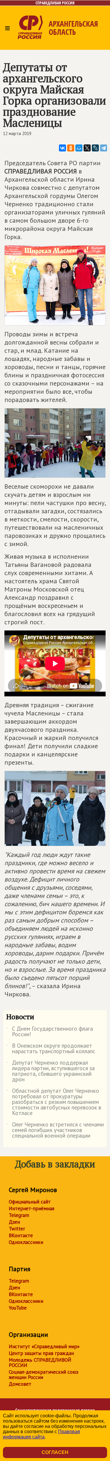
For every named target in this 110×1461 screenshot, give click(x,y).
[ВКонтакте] (62, 147)
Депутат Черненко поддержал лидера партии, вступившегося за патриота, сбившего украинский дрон (50, 1071)
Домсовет (20, 1384)
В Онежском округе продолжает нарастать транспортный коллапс (50, 1049)
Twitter (17, 1228)
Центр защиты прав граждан (41, 1353)
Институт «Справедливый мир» (44, 1346)
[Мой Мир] (78, 147)
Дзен (14, 1222)
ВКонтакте (21, 1235)
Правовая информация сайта (41, 1434)
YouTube (18, 1307)
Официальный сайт (30, 1201)
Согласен (55, 1452)
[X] (87, 147)
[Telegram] (103, 147)
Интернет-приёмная (31, 1208)
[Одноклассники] (70, 147)
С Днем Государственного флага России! (49, 1032)
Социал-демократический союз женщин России (43, 1374)
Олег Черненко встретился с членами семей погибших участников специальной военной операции (55, 1130)
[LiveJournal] (95, 147)
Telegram (19, 1215)
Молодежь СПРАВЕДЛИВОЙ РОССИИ (40, 1362)
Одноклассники (26, 1242)
